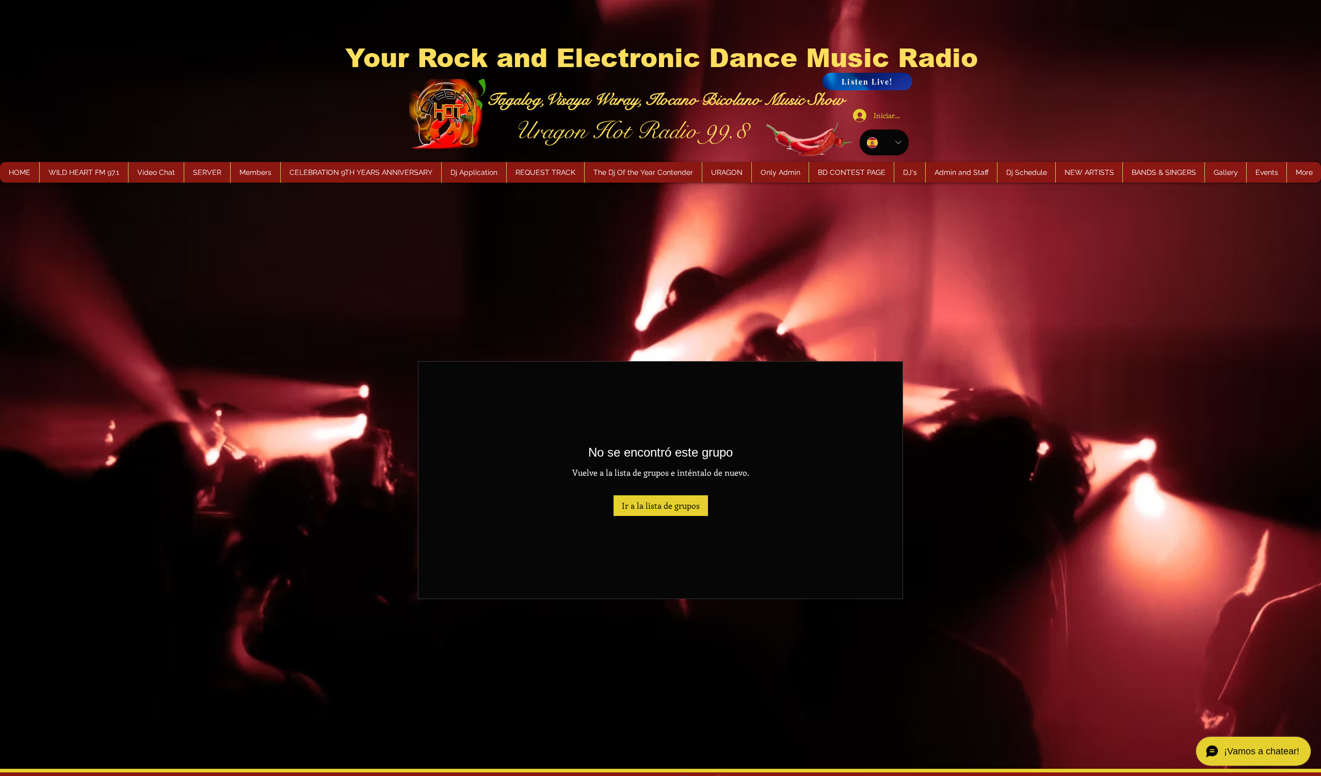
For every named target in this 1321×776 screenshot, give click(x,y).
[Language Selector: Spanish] (884, 142)
